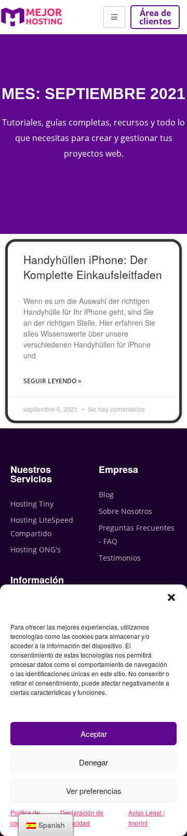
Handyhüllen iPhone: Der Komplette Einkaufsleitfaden (92, 267)
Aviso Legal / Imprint (146, 817)
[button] (171, 597)
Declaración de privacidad (81, 817)
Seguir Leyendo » (52, 381)
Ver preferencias (94, 790)
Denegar (93, 762)
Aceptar (94, 733)
